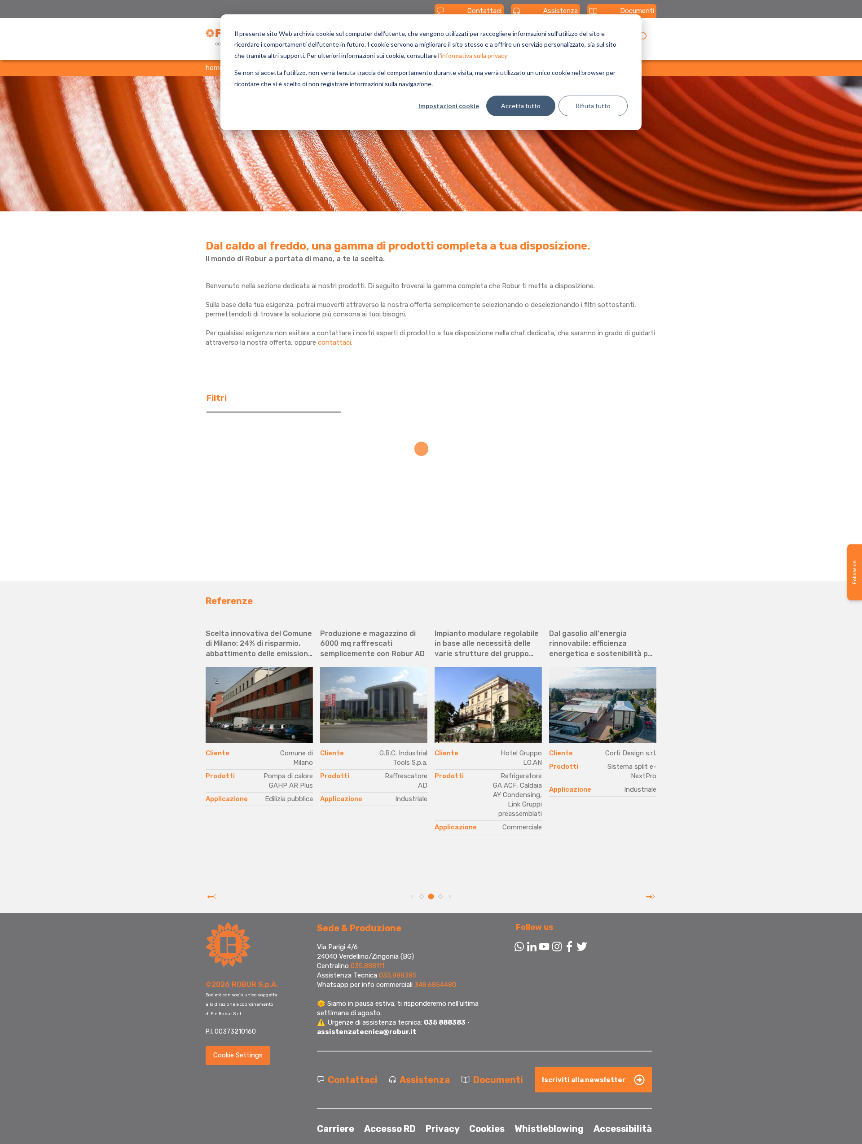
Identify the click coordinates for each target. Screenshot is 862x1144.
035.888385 (398, 975)
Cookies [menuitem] (487, 1128)
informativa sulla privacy (474, 55)
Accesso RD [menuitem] (390, 1128)
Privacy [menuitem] (443, 1128)
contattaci (334, 342)
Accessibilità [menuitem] (623, 1128)
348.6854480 (435, 985)
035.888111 (367, 966)
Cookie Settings (238, 1055)
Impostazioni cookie (448, 106)
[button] (412, 897)
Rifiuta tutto (593, 106)
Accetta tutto (521, 106)
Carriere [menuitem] (335, 1128)
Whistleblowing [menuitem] (549, 1128)
